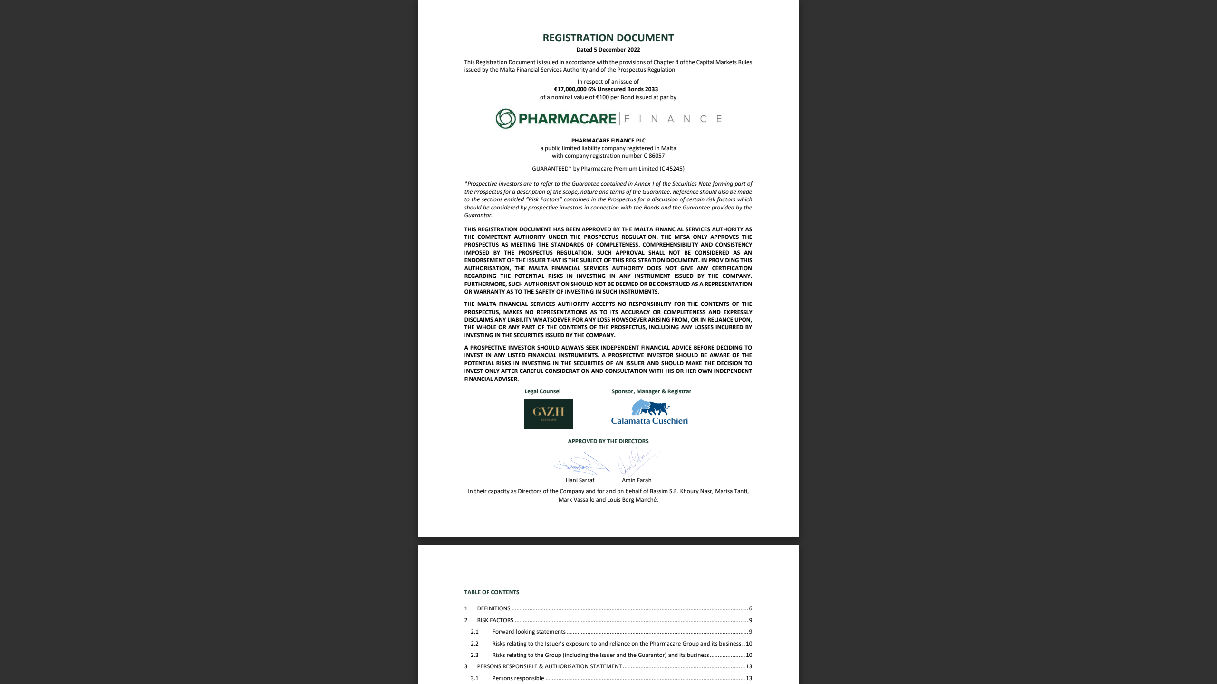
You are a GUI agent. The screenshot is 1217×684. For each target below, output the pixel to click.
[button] (625, 665)
